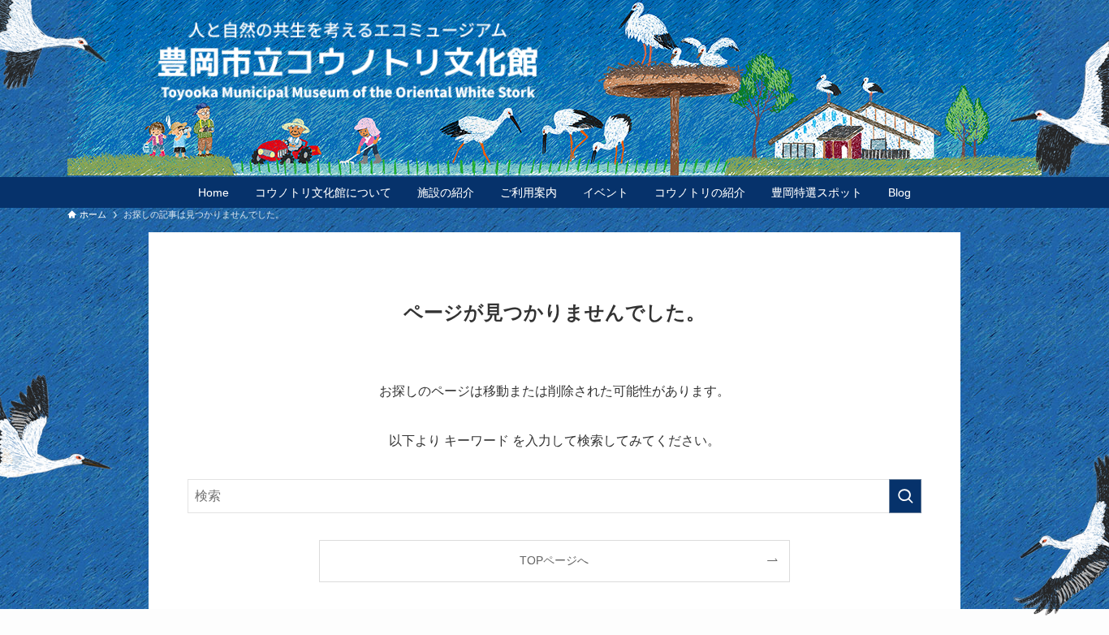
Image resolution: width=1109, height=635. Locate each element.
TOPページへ (554, 560)
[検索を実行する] (905, 496)
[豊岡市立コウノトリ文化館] (587, 60)
